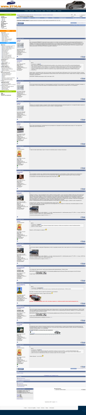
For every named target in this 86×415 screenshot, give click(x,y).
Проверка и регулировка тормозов (8, 86)
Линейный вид (20, 383)
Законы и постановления (6, 95)
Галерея (54, 10)
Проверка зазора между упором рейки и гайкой (8, 71)
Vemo (18, 148)
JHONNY (19, 61)
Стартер (3, 76)
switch (19, 40)
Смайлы (18, 395)
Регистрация (49, 10)
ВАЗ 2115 (3, 19)
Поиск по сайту (38, 10)
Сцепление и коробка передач (48, 14)
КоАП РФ (3, 94)
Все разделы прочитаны (77, 17)
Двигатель (3, 44)
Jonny (18, 124)
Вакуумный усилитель (6, 87)
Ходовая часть (4, 63)
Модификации (4, 17)
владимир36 (20, 267)
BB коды (18, 394)
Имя (72, 14)
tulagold (19, 193)
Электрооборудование (5, 72)
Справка (29, 17)
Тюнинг (25, 407)
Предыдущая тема (48, 375)
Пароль (72, 16)
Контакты (59, 10)
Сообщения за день (62, 17)
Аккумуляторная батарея (6, 74)
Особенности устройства (6, 83)
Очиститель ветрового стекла (7, 78)
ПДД (2, 93)
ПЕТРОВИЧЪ (21, 285)
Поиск (53, 17)
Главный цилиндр (5, 88)
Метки (18, 371)
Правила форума (20, 398)
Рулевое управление (5, 66)
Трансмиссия (3, 59)
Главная (26, 10)
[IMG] (18, 396)
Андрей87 (20, 172)
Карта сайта (31, 10)
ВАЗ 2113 (3, 20)
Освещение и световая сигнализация (8, 77)
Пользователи (37, 17)
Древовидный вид (21, 386)
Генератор (3, 75)
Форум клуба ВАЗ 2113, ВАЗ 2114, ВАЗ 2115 (25, 14)
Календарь (46, 17)
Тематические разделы (38, 14)
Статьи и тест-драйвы (32, 407)
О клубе (2, 27)
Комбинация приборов (5, 81)
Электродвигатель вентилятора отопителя (6, 80)
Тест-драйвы (3, 21)
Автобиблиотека (4, 23)
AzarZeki (19, 324)
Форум (44, 10)
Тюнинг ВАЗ (3, 32)
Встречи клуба (4, 28)
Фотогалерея (3, 26)
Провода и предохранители (6, 73)
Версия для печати (22, 378)
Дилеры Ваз (3, 24)
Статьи (2, 22)
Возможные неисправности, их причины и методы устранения (8, 85)
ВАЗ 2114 (3, 18)
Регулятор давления (5, 89)
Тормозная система (5, 82)
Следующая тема (55, 375)
